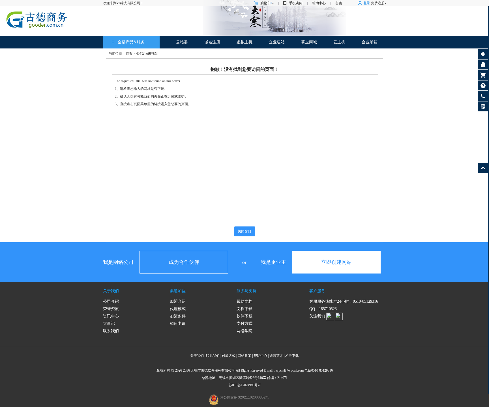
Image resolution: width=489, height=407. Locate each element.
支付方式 (244, 323)
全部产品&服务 (131, 42)
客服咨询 (483, 64)
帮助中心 (319, 3)
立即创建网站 (336, 262)
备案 (338, 3)
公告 (483, 54)
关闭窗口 (244, 231)
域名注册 (212, 42)
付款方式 (228, 356)
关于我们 (111, 291)
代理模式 (178, 309)
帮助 (483, 85)
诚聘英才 (276, 356)
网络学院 (244, 331)
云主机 (339, 42)
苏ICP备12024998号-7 (245, 385)
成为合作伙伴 (184, 262)
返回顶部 (483, 168)
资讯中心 (111, 316)
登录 (366, 3)
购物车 (266, 3)
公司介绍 (111, 301)
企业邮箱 (370, 42)
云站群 (182, 42)
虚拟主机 (244, 42)
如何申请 (178, 323)
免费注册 (378, 3)
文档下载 (244, 309)
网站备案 (244, 356)
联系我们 (111, 331)
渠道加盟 (178, 291)
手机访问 (296, 3)
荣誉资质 (111, 309)
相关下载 (292, 356)
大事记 (109, 323)
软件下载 (244, 316)
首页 (129, 54)
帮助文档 (244, 301)
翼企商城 (309, 42)
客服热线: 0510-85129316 (483, 97)
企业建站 (277, 42)
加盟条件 (178, 316)
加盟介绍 (178, 301)
